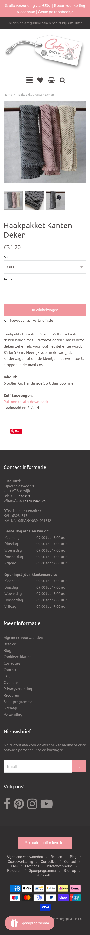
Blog (7, 650)
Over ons (11, 682)
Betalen (10, 644)
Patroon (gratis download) (26, 401)
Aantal (8, 279)
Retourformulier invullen (45, 842)
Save (18, 431)
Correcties (12, 663)
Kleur (8, 257)
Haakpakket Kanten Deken (35, 94)
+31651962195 (34, 500)
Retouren (11, 695)
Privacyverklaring (18, 688)
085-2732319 (20, 495)
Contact (10, 669)
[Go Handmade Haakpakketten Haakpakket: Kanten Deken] (13, 200)
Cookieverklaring (18, 656)
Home (8, 94)
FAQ (7, 675)
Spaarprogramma (18, 701)
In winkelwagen (45, 309)
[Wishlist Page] (40, 80)
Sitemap (10, 707)
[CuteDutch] (45, 52)
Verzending (13, 714)
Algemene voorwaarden (23, 637)
